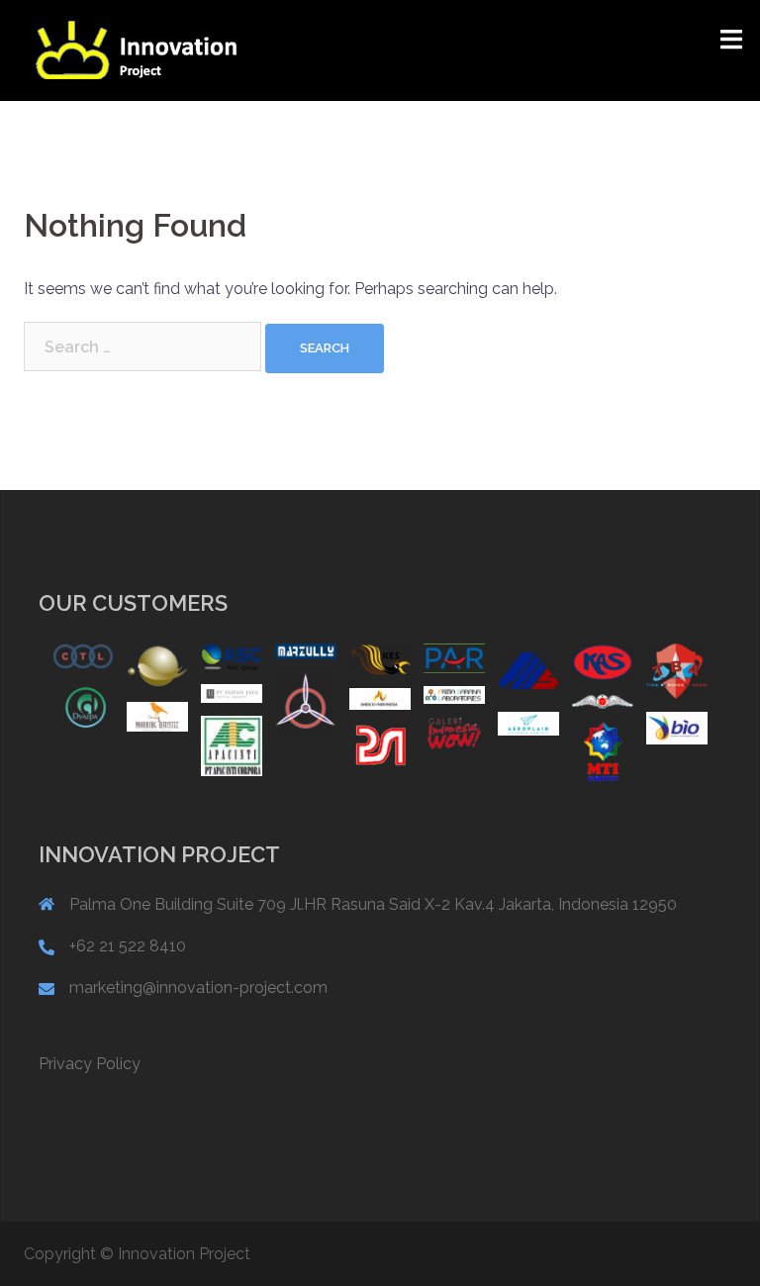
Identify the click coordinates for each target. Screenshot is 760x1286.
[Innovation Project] (135, 49)
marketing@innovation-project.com (198, 987)
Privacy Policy (90, 1063)
